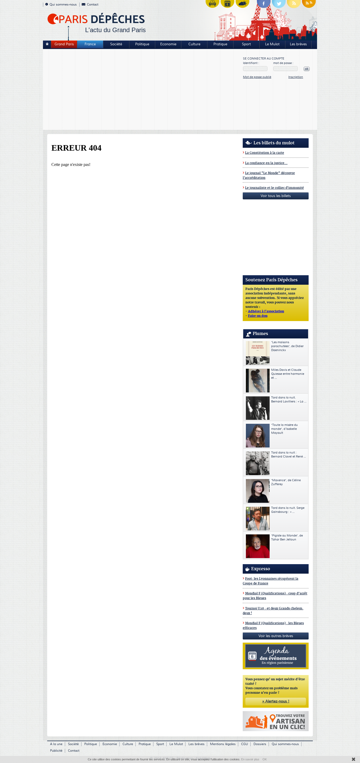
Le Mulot (272, 44)
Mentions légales (223, 744)
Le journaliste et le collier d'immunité (274, 188)
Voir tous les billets (276, 196)
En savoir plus (250, 759)
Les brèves (298, 44)
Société (116, 44)
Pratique (220, 44)
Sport (246, 44)
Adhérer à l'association (266, 311)
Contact (92, 5)
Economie (168, 44)
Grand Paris (64, 44)
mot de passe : (283, 63)
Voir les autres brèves (276, 636)
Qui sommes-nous (63, 5)
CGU (244, 744)
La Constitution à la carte (264, 153)
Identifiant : (251, 63)
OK (264, 759)
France (90, 44)
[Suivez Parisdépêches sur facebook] (264, 5)
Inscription (295, 77)
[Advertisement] (143, 90)
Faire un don (257, 316)
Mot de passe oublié (257, 77)
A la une (56, 744)
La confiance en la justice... (266, 163)
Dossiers (260, 744)
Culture (194, 44)
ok (306, 69)
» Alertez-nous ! (275, 701)
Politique (142, 44)
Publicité (56, 751)
